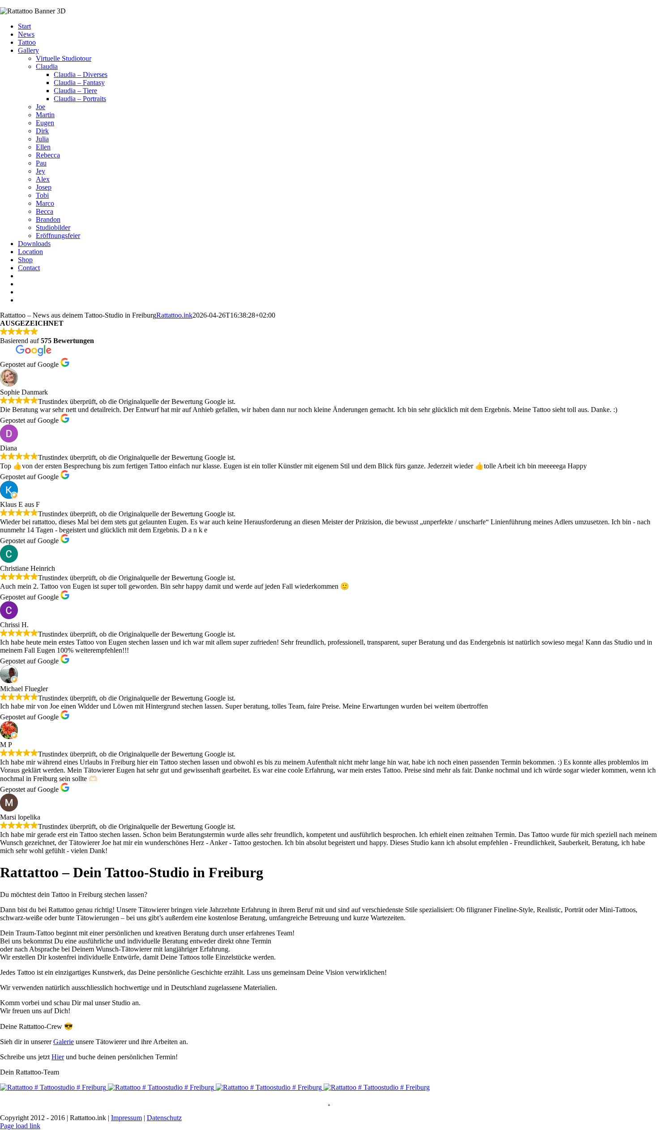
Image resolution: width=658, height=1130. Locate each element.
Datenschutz (164, 1118)
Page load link (20, 1126)
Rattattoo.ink (174, 315)
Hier (57, 1057)
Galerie (63, 1041)
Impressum (126, 1118)
